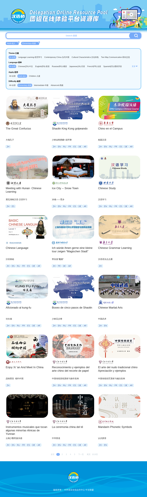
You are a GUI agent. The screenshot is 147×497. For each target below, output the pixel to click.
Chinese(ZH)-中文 (25, 66)
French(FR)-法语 (94, 66)
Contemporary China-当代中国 (56, 57)
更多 (134, 66)
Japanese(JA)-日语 (77, 66)
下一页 (81, 454)
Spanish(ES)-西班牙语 (112, 66)
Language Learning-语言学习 (30, 57)
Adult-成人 (13, 43)
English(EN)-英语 (42, 66)
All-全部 (12, 57)
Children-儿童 (34, 76)
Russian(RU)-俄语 (59, 66)
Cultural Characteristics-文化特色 (85, 57)
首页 (52, 454)
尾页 (88, 454)
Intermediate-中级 (41, 85)
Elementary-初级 (30, 43)
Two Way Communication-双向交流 (115, 57)
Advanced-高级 (57, 85)
